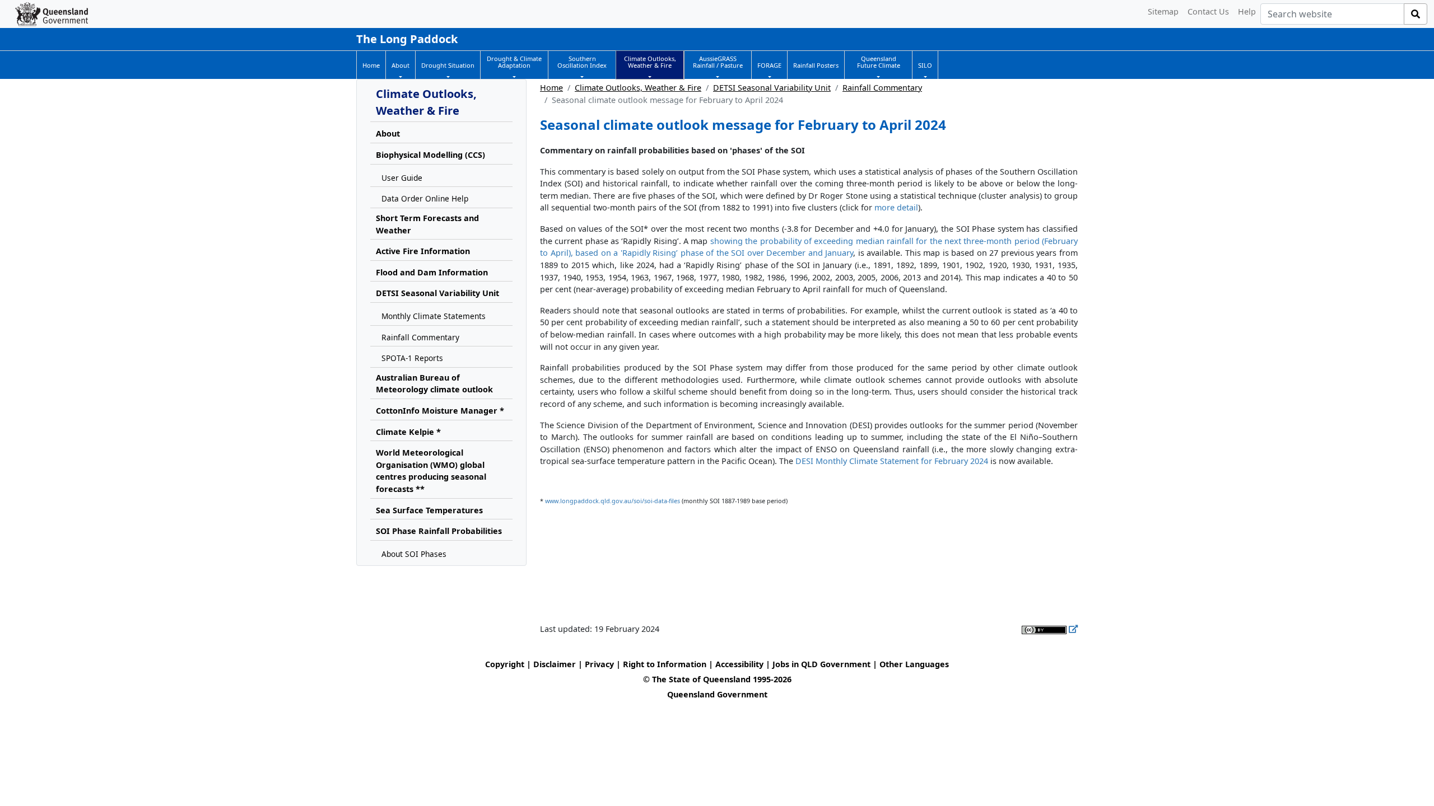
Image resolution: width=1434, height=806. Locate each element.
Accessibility (739, 664)
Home (551, 87)
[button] (400, 65)
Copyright (504, 664)
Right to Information (664, 664)
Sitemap (1163, 11)
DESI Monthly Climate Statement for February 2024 (891, 461)
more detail (896, 207)
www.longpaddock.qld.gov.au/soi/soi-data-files (612, 500)
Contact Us (1208, 11)
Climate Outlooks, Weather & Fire (638, 87)
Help (1247, 11)
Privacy (599, 664)
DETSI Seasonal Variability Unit (772, 87)
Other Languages (914, 664)
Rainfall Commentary (882, 87)
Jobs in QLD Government (822, 664)
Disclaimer (554, 664)
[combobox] (1332, 14)
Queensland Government (717, 694)
